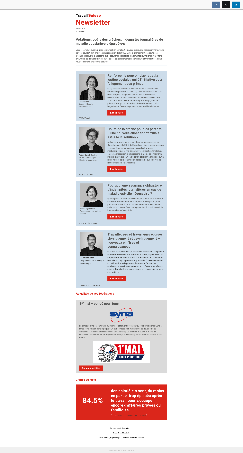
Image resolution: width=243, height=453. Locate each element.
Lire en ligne (80, 31)
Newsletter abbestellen (121, 433)
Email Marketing (114, 450)
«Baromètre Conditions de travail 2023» (132, 415)
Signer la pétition (91, 368)
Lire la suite (116, 112)
